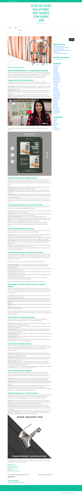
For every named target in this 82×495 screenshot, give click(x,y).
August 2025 (56, 82)
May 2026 (55, 69)
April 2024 (55, 105)
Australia (55, 119)
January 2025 (56, 92)
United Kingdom (56, 129)
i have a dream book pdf (13, 467)
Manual (15, 1)
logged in (15, 482)
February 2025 (56, 91)
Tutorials (55, 127)
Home (9, 1)
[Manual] (20, 27)
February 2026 (56, 74)
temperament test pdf (12, 466)
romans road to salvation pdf (14, 470)
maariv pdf (10, 469)
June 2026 (55, 68)
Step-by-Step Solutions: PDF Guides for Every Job (41, 13)
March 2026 (55, 72)
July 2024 (55, 101)
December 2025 (56, 76)
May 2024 (55, 104)
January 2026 (56, 75)
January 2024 (56, 110)
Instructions (55, 123)
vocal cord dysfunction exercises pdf (61, 47)
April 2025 (55, 88)
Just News (63, 493)
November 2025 (56, 78)
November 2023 (56, 113)
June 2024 (55, 102)
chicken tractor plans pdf (58, 46)
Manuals (55, 124)
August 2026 (56, 65)
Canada (55, 120)
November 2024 (56, 95)
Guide (54, 121)
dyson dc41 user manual (58, 49)
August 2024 (56, 100)
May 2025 (55, 87)
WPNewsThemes (70, 493)
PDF (54, 126)
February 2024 (56, 108)
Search (54, 36)
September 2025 (56, 81)
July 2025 (55, 84)
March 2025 (55, 89)
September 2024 (56, 98)
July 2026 (55, 66)
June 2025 (55, 85)
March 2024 (55, 107)
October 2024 (56, 97)
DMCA (12, 1)
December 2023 (56, 111)
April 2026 (55, 71)
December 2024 (56, 94)
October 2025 (56, 79)
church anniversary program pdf (60, 53)
